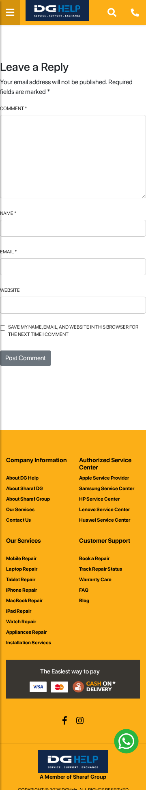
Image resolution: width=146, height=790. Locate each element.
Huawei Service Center (104, 520)
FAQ (83, 590)
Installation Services (28, 643)
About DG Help (22, 478)
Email (8, 252)
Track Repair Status (100, 569)
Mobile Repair (21, 558)
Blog (84, 600)
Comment (13, 108)
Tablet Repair (20, 579)
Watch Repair (21, 621)
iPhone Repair (21, 590)
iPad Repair (18, 611)
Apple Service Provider (104, 478)
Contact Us (18, 520)
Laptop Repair (21, 569)
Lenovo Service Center (104, 509)
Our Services (20, 509)
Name (8, 213)
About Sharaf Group (28, 499)
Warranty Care (95, 579)
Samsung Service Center (106, 488)
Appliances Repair (26, 632)
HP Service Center (99, 499)
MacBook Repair (24, 600)
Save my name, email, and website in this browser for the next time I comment (73, 330)
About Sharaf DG (24, 488)
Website (10, 290)
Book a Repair (94, 558)
